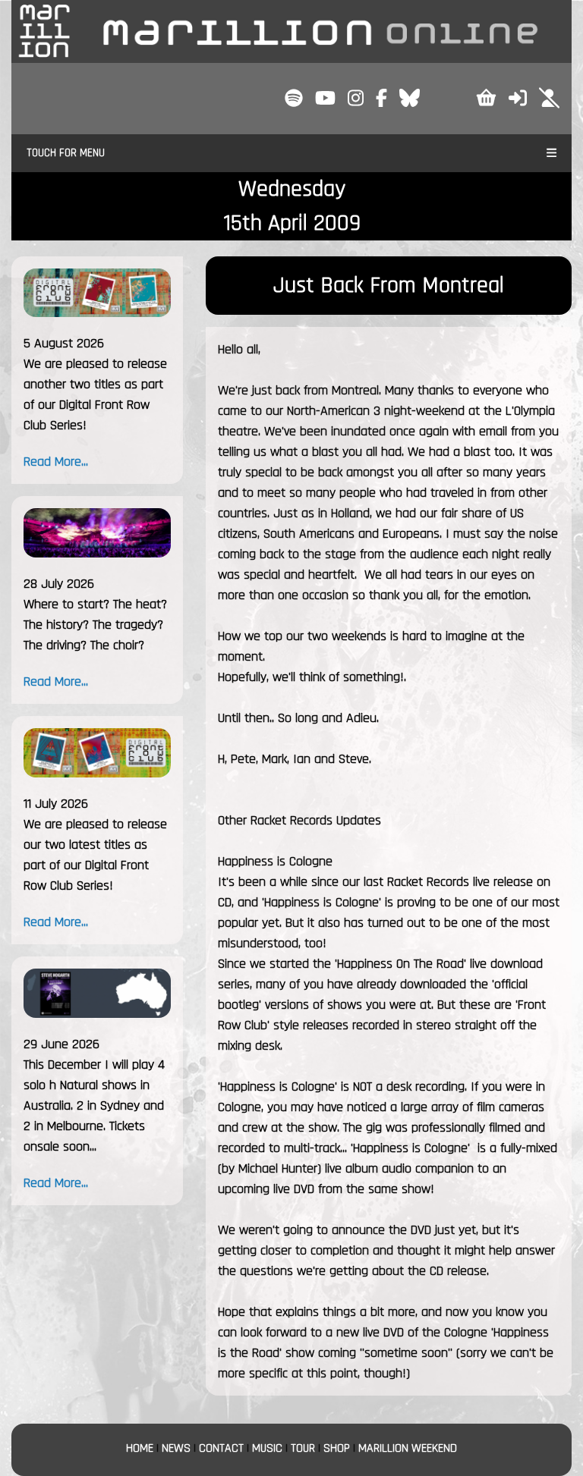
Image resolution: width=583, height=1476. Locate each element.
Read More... (56, 461)
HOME (139, 1448)
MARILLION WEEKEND (407, 1448)
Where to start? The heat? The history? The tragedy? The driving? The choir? (95, 624)
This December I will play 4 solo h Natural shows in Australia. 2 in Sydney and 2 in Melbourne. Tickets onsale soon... (94, 1105)
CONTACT (221, 1448)
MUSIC (267, 1448)
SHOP (336, 1448)
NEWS (176, 1448)
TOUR (303, 1448)
